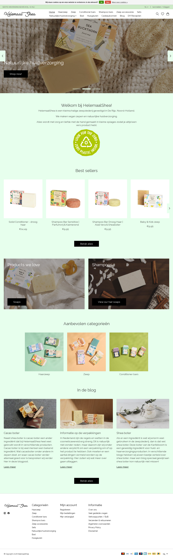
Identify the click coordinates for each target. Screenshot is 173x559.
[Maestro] (141, 554)
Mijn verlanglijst (67, 517)
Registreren (65, 509)
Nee (107, 2)
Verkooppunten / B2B (98, 517)
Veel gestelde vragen (97, 513)
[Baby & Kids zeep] (150, 198)
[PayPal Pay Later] (158, 554)
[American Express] (136, 554)
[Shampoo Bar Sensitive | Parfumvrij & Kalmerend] (65, 198)
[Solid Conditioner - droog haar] (23, 198)
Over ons (92, 509)
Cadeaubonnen (109, 16)
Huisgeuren (92, 16)
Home (52, 12)
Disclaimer (93, 531)
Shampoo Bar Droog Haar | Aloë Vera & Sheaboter (107, 223)
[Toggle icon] (157, 14)
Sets (139, 12)
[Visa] (127, 554)
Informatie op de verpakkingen (80, 433)
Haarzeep (63, 12)
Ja (101, 2)
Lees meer (10, 466)
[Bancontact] (132, 554)
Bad (82, 16)
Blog (122, 16)
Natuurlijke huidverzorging (44, 531)
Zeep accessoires (125, 12)
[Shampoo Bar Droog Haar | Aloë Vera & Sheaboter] (107, 198)
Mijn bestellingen (67, 513)
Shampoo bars (106, 12)
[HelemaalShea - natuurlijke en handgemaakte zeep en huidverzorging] (19, 14)
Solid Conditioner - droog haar (23, 223)
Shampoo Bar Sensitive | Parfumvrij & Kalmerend (65, 223)
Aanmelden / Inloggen (161, 7)
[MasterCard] (123, 554)
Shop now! (157, 73)
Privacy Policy (94, 527)
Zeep (73, 12)
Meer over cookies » (120, 2)
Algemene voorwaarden (99, 524)
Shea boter (124, 433)
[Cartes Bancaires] (145, 554)
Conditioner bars (87, 12)
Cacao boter (12, 433)
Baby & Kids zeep (150, 221)
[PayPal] (154, 554)
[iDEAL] (149, 554)
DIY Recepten (134, 16)
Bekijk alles (86, 243)
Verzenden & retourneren (99, 520)
